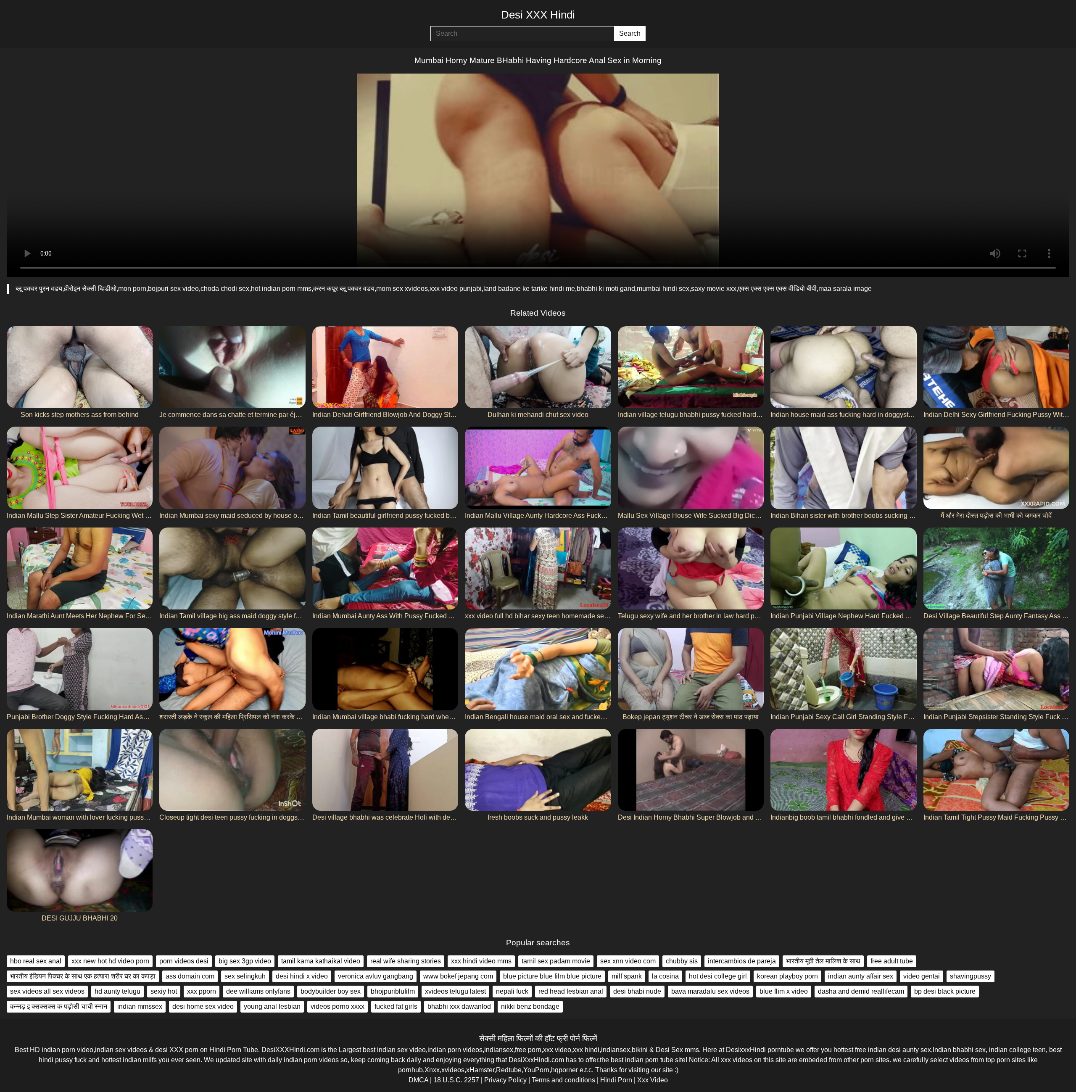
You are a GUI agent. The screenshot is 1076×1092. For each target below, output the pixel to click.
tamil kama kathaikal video (320, 961)
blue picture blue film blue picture (552, 976)
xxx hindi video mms (481, 961)
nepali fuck (512, 991)
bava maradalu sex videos (710, 991)
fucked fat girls (395, 1006)
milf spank (627, 976)
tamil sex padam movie (556, 961)
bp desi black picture (945, 991)
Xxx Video (652, 1080)
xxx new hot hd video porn (110, 961)
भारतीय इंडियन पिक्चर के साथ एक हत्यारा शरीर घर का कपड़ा (83, 976)
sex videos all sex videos (47, 991)
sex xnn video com (628, 961)
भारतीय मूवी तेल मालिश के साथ (823, 961)
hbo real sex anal (35, 961)
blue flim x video (784, 991)
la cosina (665, 976)
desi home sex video (203, 1006)
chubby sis (682, 961)
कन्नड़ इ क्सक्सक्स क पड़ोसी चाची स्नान (58, 1006)
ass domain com (190, 976)
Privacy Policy (505, 1080)
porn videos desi (183, 961)
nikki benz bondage (530, 1006)
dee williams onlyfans (258, 991)
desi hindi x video (302, 976)
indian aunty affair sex (860, 976)
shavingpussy (970, 976)
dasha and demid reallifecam (861, 991)
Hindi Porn (616, 1080)
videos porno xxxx (337, 1006)
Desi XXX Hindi (538, 15)
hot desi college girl (718, 976)
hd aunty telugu (117, 991)
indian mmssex (139, 1006)
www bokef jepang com (458, 976)
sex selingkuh (245, 976)
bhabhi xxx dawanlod (459, 1006)
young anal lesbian (272, 1006)
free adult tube (891, 961)
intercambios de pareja (742, 961)
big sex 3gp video (245, 961)
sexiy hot (163, 991)
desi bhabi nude (637, 991)
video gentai (921, 976)
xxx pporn (201, 991)
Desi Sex (669, 1049)
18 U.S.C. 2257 (456, 1080)
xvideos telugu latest (455, 991)
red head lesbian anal (570, 991)
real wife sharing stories (405, 961)
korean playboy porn (787, 976)
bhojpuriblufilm (393, 991)
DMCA (418, 1080)
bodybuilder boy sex (331, 991)
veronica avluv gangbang (375, 976)
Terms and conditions (563, 1080)
